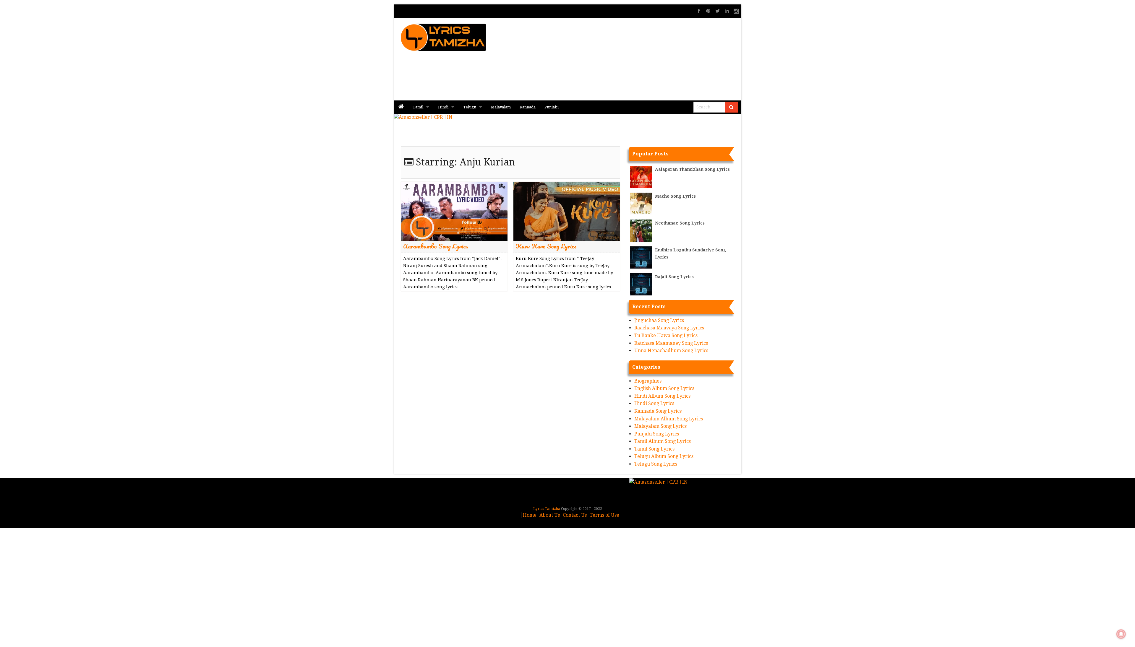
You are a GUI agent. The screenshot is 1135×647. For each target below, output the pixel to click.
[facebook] (698, 11)
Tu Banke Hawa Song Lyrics (666, 335)
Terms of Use (604, 515)
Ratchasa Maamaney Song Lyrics (671, 343)
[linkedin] (727, 11)
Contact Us (575, 515)
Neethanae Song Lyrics (680, 223)
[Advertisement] (638, 59)
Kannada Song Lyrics (658, 411)
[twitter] (717, 11)
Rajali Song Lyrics (674, 276)
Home (529, 515)
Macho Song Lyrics (675, 196)
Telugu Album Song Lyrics (663, 456)
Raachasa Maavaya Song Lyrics (669, 328)
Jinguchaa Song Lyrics (659, 320)
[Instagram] (736, 11)
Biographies (647, 381)
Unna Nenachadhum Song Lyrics (671, 350)
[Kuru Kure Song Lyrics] (566, 211)
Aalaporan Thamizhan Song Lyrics (692, 169)
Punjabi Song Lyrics (656, 434)
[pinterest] (708, 11)
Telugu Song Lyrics (655, 464)
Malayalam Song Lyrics (660, 426)
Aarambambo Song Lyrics (435, 246)
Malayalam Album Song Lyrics (668, 419)
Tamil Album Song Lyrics (662, 441)
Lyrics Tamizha (546, 509)
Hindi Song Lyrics (654, 403)
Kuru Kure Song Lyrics (546, 246)
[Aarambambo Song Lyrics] (454, 211)
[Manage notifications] (1121, 634)
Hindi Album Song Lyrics (662, 396)
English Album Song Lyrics (664, 388)
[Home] (401, 107)
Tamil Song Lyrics (654, 449)
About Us (549, 515)
